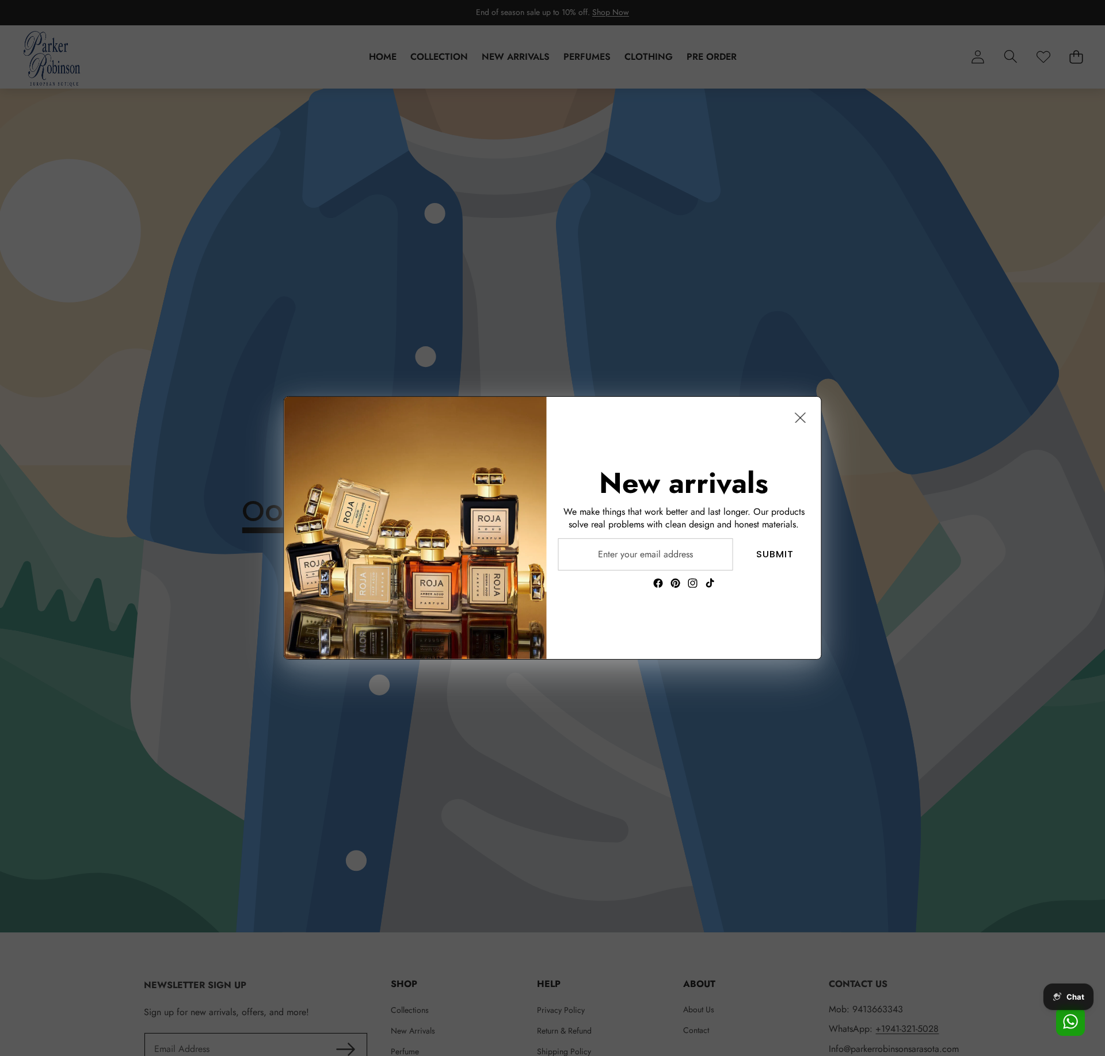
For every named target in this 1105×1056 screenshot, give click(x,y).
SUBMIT (775, 554)
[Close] (800, 417)
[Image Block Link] (415, 528)
